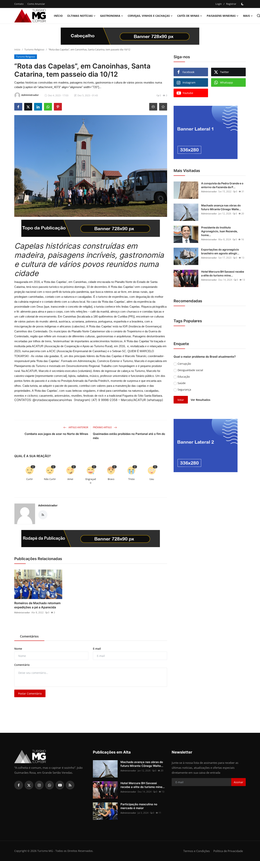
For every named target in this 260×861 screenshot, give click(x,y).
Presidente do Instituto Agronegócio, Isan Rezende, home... (219, 231)
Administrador (47, 505)
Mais (246, 16)
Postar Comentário (30, 693)
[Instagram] (39, 785)
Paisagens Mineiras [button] (221, 16)
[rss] (70, 785)
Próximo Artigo (102, 427)
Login (218, 4)
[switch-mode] (243, 4)
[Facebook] (18, 785)
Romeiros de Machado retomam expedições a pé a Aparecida (37, 605)
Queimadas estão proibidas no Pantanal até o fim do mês (129, 436)
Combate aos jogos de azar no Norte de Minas (56, 434)
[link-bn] (130, 36)
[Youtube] (59, 785)
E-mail (97, 648)
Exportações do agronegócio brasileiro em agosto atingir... (220, 251)
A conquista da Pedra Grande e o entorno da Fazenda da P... (222, 185)
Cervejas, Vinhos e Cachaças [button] (149, 16)
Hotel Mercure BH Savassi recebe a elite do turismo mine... (222, 273)
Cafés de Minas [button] (188, 16)
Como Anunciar (36, 4)
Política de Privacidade (228, 851)
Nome (18, 648)
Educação (184, 376)
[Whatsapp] (49, 785)
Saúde (182, 383)
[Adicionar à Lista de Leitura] (163, 107)
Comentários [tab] (29, 636)
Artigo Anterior (78, 427)
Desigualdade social (190, 370)
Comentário (22, 665)
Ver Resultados (200, 400)
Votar (180, 400)
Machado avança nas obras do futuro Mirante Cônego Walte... (221, 207)
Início (58, 16)
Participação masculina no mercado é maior (138, 806)
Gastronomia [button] (110, 16)
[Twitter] (29, 785)
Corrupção (184, 363)
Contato (19, 4)
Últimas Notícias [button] (80, 16)
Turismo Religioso (34, 49)
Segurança (184, 389)
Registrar (231, 4)
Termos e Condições (196, 851)
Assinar (238, 782)
